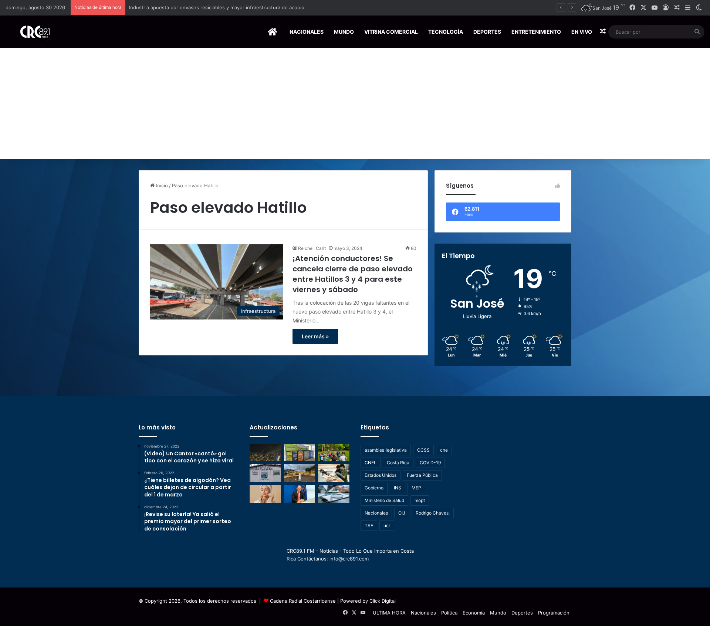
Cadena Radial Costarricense (303, 601)
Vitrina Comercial (391, 32)
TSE (369, 525)
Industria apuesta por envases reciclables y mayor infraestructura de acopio (216, 7)
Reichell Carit (312, 248)
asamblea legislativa (386, 450)
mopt (420, 500)
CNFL (370, 462)
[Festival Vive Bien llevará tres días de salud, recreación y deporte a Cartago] (333, 453)
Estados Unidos (380, 475)
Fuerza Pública (422, 475)
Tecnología (445, 32)
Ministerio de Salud (384, 500)
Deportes (487, 32)
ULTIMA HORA (389, 613)
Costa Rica (398, 462)
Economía (474, 613)
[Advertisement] (355, 103)
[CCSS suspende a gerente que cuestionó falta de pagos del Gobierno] (299, 494)
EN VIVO (581, 32)
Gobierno (374, 488)
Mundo (344, 32)
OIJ (401, 513)
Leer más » (315, 336)
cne (444, 450)
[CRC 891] (31, 32)
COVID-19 (430, 462)
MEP (416, 488)
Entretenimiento (536, 32)
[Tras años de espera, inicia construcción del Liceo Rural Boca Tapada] (265, 473)
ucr (386, 525)
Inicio (161, 185)
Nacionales (307, 32)
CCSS (423, 450)
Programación (553, 613)
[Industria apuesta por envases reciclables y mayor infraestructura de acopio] (299, 453)
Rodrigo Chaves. (433, 513)
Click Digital (382, 601)
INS (397, 488)
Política (449, 613)
